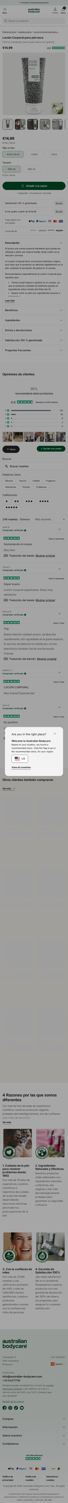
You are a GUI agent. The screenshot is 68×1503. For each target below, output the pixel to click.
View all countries (21, 767)
